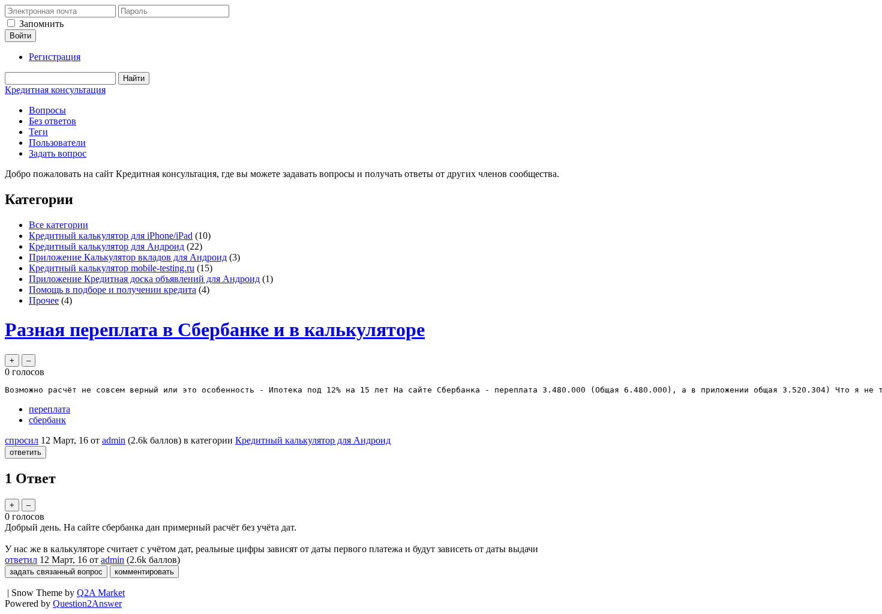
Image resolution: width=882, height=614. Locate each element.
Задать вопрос (57, 153)
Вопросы (47, 110)
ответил (21, 560)
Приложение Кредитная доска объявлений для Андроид (144, 279)
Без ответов (52, 121)
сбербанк (47, 420)
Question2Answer (87, 603)
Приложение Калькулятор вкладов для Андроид (128, 257)
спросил (21, 440)
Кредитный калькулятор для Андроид (106, 246)
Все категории (58, 225)
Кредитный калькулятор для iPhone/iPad (111, 235)
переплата (49, 409)
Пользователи (57, 142)
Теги (38, 132)
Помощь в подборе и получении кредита (112, 289)
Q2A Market (101, 593)
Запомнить (41, 24)
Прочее (44, 300)
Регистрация (54, 57)
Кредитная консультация (55, 90)
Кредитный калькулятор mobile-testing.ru (111, 268)
